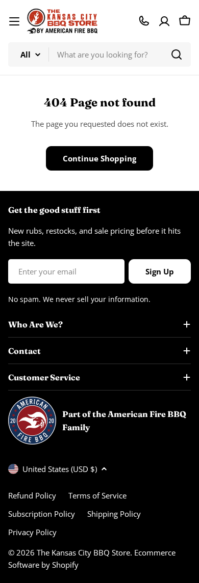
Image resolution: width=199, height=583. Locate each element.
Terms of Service (97, 495)
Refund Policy (32, 495)
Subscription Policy (41, 514)
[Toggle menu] (14, 21)
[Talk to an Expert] (144, 21)
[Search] (176, 54)
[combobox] (99, 54)
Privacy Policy (32, 532)
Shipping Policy (114, 514)
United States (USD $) (59, 469)
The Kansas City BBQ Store (83, 552)
